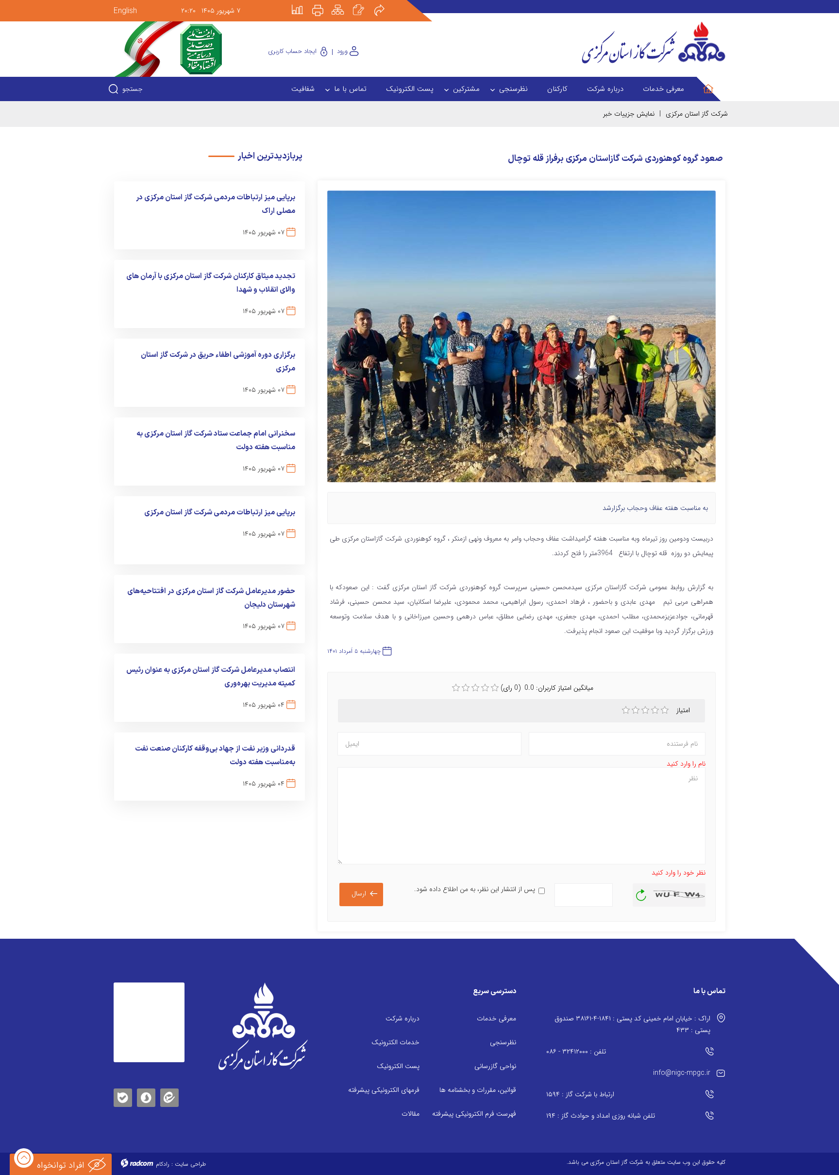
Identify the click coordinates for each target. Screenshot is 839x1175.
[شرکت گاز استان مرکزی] (263, 1026)
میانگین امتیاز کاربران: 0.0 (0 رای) (547, 688)
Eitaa (169, 1090)
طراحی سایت (190, 1164)
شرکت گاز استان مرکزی (697, 113)
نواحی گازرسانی (495, 1066)
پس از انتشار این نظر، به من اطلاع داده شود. (474, 889)
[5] (664, 710)
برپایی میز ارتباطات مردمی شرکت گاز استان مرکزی (219, 512)
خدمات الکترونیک (395, 1042)
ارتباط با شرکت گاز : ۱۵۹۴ (580, 1094)
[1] (625, 710)
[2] (635, 710)
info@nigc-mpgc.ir (681, 1073)
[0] (456, 688)
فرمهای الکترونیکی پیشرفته (384, 1090)
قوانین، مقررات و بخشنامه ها (477, 1090)
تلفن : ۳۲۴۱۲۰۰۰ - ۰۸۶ (576, 1051)
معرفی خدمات (496, 1018)
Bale (123, 1096)
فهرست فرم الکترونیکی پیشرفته (474, 1113)
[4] (655, 710)
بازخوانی (641, 892)
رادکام (162, 1164)
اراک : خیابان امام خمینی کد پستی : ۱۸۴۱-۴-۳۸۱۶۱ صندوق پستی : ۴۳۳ (632, 1024)
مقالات (411, 1113)
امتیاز (684, 710)
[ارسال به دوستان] (384, 3)
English (125, 11)
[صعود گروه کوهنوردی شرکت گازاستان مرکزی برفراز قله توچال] (521, 340)
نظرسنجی (503, 1042)
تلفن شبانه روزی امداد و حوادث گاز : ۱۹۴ (600, 1115)
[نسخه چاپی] (323, 3)
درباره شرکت (403, 1018)
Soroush (146, 1096)
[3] (645, 710)
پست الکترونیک (398, 1066)
